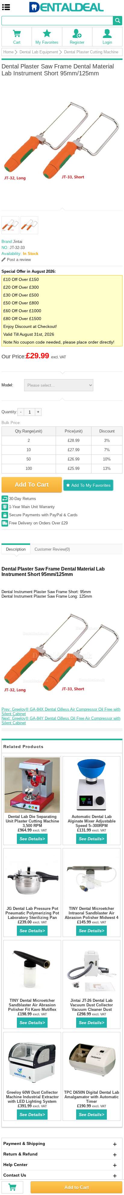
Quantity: (9, 412)
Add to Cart (76, 1187)
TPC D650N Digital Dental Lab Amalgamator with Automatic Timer (91, 1097)
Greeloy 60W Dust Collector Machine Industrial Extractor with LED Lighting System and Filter (32, 1099)
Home (8, 52)
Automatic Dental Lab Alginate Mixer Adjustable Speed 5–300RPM (92, 821)
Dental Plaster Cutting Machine (91, 52)
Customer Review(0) (52, 549)
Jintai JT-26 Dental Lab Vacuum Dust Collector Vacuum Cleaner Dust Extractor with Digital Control (91, 1007)
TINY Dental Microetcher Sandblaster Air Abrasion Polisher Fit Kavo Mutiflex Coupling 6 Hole (32, 1007)
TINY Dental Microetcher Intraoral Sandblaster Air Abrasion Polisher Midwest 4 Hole (91, 915)
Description (16, 549)
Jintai (17, 241)
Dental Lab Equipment (39, 52)
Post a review (19, 259)
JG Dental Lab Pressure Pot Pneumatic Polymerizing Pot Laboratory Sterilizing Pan (32, 913)
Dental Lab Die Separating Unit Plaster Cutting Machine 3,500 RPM (32, 821)
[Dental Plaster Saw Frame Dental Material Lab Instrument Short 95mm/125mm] (62, 143)
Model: (7, 385)
